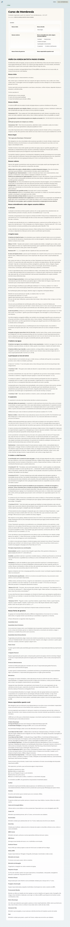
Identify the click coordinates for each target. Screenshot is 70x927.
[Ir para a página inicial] (2, 2)
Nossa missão (40, 26)
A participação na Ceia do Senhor (44, 43)
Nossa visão (15, 26)
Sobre (54, 2)
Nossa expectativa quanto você (45, 51)
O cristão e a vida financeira (50, 46)
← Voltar (8, 5)
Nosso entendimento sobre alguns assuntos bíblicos (46, 35)
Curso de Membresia (63, 2)
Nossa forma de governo (18, 51)
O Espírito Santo (47, 39)
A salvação (39, 39)
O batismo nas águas (41, 41)
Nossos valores (16, 35)
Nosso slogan (40, 29)
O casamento (40, 46)
